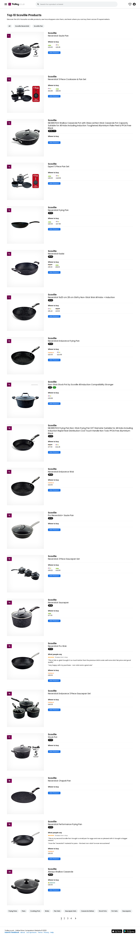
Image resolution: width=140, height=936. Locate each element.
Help (52, 932)
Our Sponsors (31, 932)
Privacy (46, 932)
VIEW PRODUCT (54, 53)
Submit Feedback (12, 932)
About (22, 932)
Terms (40, 932)
